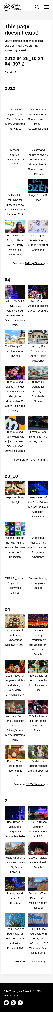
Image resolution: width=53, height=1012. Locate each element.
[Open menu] (46, 7)
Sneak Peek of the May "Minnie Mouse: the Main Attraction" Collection (15, 547)
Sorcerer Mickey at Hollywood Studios (38, 583)
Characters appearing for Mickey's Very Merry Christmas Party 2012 (15, 119)
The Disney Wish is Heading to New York (15, 351)
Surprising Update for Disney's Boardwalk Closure (38, 392)
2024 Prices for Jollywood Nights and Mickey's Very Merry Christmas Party (15, 685)
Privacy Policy (11, 995)
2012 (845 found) (35, 263)
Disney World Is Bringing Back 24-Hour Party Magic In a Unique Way (15, 245)
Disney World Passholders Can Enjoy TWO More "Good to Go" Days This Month (15, 441)
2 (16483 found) (35, 961)
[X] (13, 1002)
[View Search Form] (37, 7)
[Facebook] (6, 1002)
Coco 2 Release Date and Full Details (38, 862)
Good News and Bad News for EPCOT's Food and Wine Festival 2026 (14, 939)
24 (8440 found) (35, 784)
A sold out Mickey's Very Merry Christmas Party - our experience (38, 547)
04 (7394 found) (35, 459)
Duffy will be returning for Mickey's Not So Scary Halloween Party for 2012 (15, 205)
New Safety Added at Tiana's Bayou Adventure (38, 306)
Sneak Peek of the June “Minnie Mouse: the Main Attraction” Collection (38, 507)
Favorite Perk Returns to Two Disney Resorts (38, 436)
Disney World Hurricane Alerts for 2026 (15, 898)
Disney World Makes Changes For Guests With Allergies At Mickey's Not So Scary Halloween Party (15, 396)
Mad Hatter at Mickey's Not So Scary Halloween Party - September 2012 (38, 119)
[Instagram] (20, 1002)
